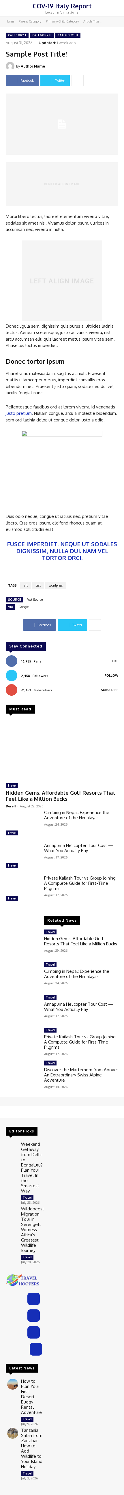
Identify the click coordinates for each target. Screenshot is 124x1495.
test (38, 585)
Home (10, 21)
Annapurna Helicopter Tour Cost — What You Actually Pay (78, 848)
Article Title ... (92, 21)
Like (115, 661)
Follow (111, 675)
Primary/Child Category (62, 21)
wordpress (56, 585)
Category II (42, 35)
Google (23, 607)
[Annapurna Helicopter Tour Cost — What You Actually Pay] (23, 856)
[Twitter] (33, 1332)
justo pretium (19, 413)
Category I (17, 35)
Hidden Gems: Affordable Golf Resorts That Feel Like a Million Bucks (60, 796)
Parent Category (30, 21)
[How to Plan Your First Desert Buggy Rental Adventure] (12, 1384)
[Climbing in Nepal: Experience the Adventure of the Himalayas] (23, 823)
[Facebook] (33, 1299)
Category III (68, 35)
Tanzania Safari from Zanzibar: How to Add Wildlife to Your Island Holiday (31, 1448)
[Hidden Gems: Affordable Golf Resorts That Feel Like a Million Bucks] (62, 749)
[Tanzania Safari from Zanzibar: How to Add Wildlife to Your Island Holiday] (12, 1433)
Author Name (33, 66)
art (26, 585)
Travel (11, 785)
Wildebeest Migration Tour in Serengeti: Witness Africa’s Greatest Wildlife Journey (32, 1229)
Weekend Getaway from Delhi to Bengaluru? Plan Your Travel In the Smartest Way (32, 1167)
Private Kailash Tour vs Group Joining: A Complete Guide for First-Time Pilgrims (80, 883)
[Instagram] (33, 1315)
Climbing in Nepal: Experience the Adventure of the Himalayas (76, 815)
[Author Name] (11, 66)
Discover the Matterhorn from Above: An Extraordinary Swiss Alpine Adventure (81, 1075)
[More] (78, 80)
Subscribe (109, 690)
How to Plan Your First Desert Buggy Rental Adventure (31, 1396)
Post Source (35, 600)
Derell (11, 806)
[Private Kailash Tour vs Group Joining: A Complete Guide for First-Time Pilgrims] (23, 889)
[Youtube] (36, 1349)
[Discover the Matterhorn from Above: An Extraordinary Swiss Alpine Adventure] (23, 1074)
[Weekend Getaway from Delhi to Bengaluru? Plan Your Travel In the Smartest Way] (12, 1147)
